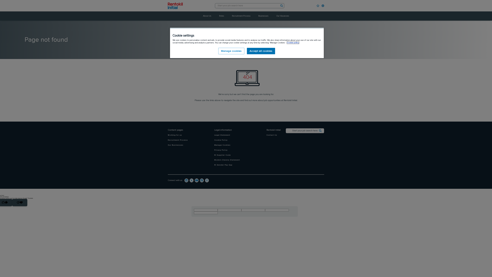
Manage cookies (231, 51)
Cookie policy (293, 43)
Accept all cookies (261, 51)
